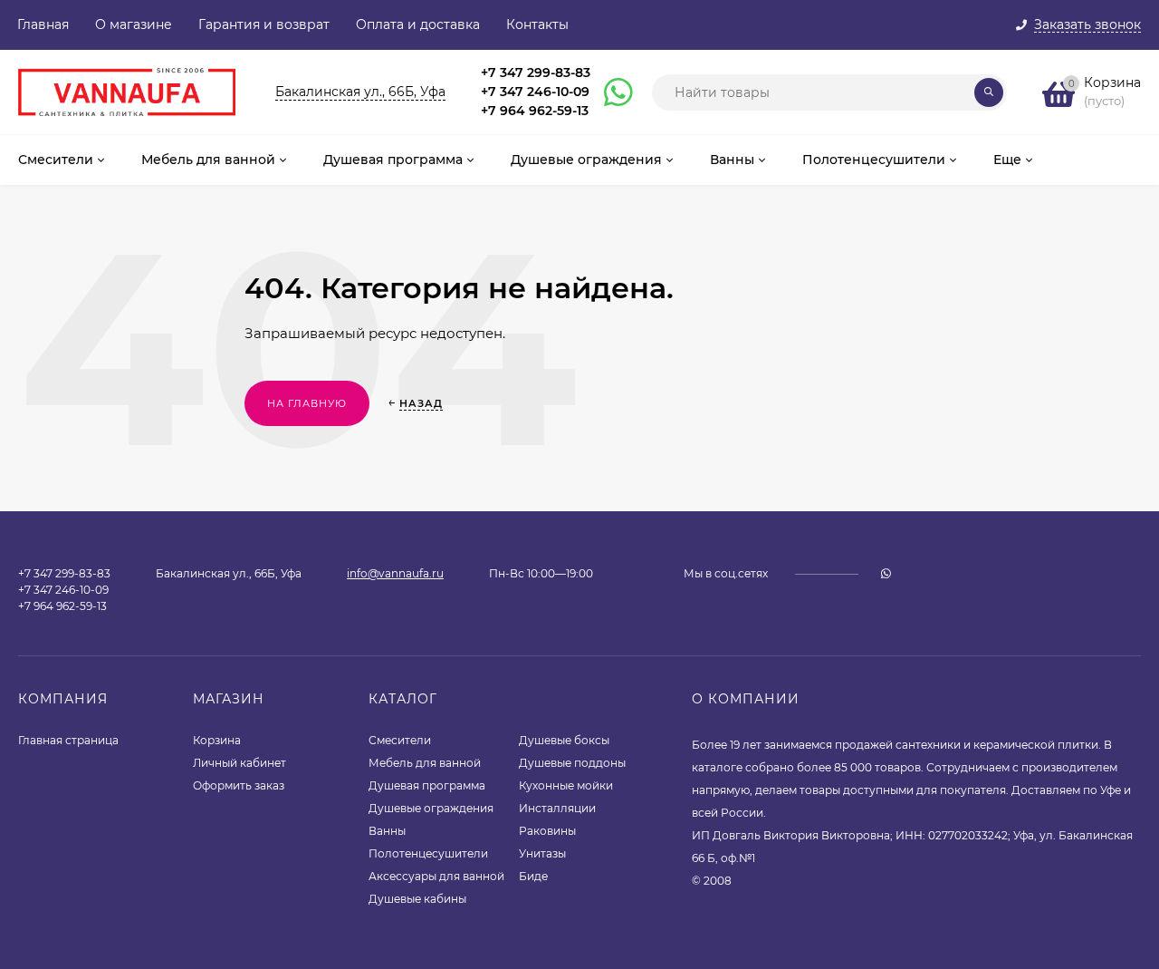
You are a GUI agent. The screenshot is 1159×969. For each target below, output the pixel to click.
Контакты (537, 24)
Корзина (217, 740)
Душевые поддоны (572, 763)
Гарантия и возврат (264, 24)
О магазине (133, 24)
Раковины (547, 831)
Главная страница (68, 740)
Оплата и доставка (418, 24)
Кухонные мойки (566, 785)
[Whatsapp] (610, 92)
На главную (307, 403)
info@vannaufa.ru (395, 573)
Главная (43, 24)
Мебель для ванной (425, 763)
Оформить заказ (238, 785)
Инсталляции (557, 808)
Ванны (387, 831)
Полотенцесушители (428, 853)
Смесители (400, 740)
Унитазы (542, 853)
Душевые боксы (564, 740)
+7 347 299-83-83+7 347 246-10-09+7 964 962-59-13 (535, 91)
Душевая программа (427, 785)
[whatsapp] (886, 573)
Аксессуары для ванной (436, 876)
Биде (533, 876)
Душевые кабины (417, 899)
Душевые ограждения (431, 808)
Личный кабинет (239, 763)
